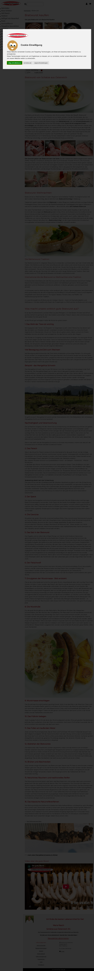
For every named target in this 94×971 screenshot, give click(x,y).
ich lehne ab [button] (27, 63)
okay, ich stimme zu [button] (14, 63)
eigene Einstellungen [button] (41, 63)
